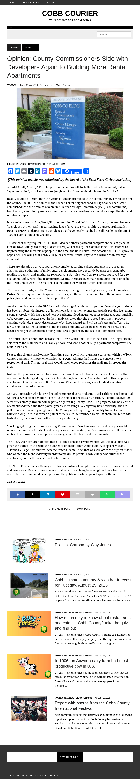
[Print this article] (92, 494)
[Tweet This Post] (32, 494)
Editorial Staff (30, 3)
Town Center (63, 85)
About (13, 3)
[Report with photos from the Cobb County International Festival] (29, 719)
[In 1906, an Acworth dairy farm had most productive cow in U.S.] (29, 676)
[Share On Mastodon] (122, 494)
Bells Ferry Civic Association (36, 85)
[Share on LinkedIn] (47, 494)
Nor (69, 539)
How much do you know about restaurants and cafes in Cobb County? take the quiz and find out (93, 622)
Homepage (50, 3)
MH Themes (51, 775)
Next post (83, 508)
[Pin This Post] (62, 494)
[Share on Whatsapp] (107, 494)
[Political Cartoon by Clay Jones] (29, 560)
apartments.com (57, 279)
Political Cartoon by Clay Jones (83, 545)
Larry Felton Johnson (32, 164)
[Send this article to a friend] (77, 494)
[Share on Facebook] (17, 494)
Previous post (61, 508)
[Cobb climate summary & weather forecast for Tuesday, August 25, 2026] (29, 595)
